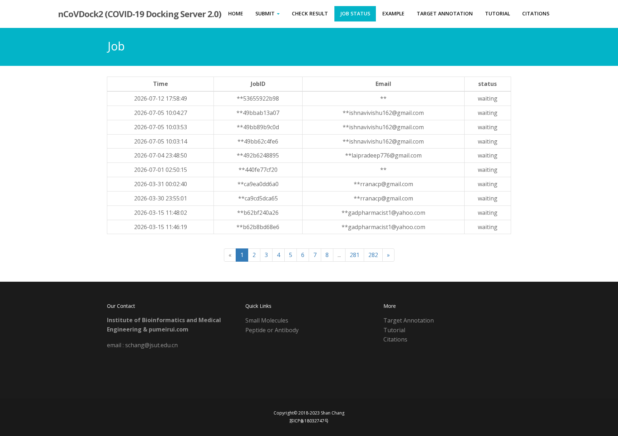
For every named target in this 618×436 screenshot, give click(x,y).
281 (354, 255)
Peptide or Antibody (272, 330)
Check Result (310, 13)
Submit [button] (265, 13)
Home (235, 13)
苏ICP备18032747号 (309, 421)
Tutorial (497, 13)
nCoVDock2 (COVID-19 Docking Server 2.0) (139, 14)
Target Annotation (445, 13)
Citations (535, 13)
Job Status (355, 13)
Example (393, 13)
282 (373, 255)
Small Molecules (266, 320)
